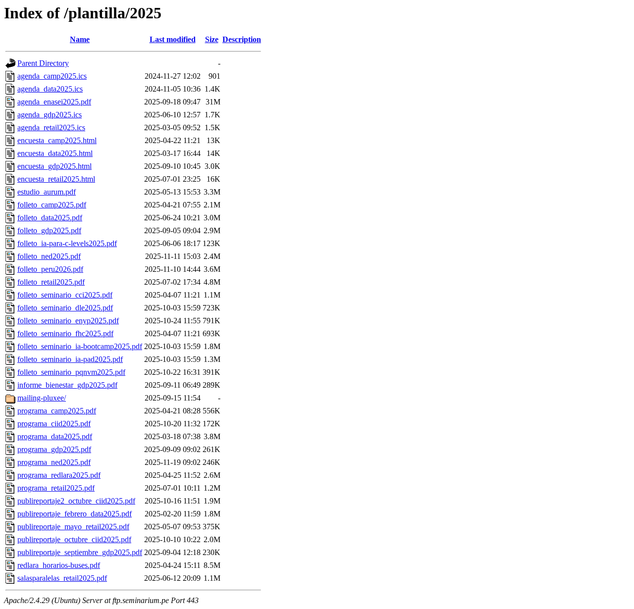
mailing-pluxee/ (41, 398)
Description (241, 39)
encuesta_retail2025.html (56, 179)
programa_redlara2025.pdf (59, 475)
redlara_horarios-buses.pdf (58, 565)
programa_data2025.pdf (54, 436)
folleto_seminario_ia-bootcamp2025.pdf (79, 346)
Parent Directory (43, 63)
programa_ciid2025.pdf (54, 423)
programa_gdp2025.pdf (54, 449)
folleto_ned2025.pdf (49, 256)
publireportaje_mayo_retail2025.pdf (73, 526)
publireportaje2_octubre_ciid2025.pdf (76, 501)
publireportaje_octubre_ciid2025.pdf (74, 539)
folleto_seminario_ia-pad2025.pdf (70, 359)
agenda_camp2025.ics (52, 76)
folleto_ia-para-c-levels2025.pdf (67, 243)
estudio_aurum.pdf (46, 192)
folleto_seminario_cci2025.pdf (64, 295)
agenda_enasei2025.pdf (54, 102)
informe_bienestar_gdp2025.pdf (67, 385)
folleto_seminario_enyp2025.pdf (68, 320)
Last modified (173, 39)
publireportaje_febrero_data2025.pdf (74, 513)
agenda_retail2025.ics (51, 127)
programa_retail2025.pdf (56, 488)
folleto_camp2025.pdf (51, 205)
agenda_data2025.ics (50, 89)
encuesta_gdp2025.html (54, 166)
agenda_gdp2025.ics (49, 114)
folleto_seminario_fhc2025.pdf (65, 333)
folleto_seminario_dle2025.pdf (65, 308)
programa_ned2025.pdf (54, 462)
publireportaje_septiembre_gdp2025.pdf (79, 552)
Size (211, 39)
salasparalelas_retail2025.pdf (62, 578)
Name (80, 39)
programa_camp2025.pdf (56, 410)
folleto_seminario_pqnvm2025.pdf (71, 372)
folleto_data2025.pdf (49, 217)
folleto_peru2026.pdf (50, 269)
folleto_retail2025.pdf (51, 282)
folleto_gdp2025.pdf (49, 230)
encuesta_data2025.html (55, 153)
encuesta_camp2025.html (57, 140)
